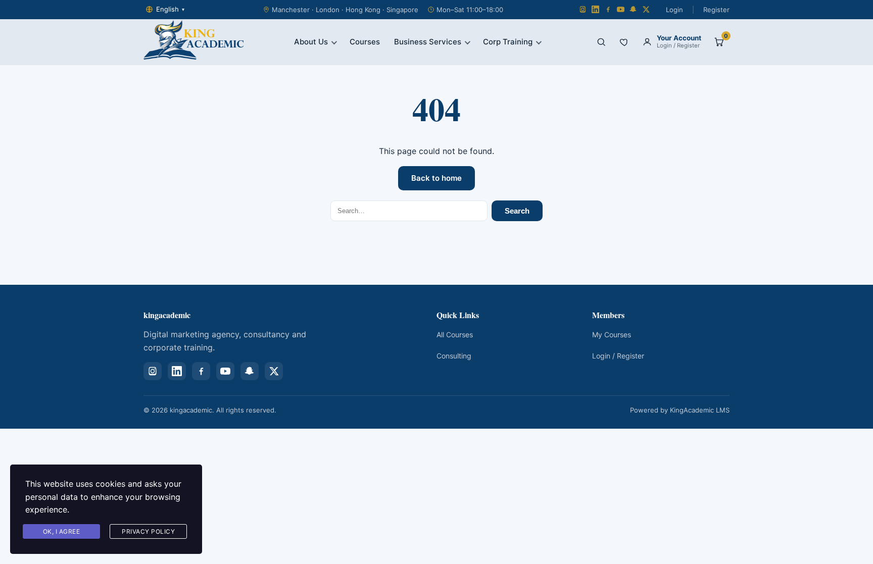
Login (674, 10)
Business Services (427, 41)
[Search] (601, 42)
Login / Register (618, 355)
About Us (311, 41)
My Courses (611, 334)
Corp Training (507, 41)
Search (517, 211)
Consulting (454, 355)
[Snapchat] (633, 9)
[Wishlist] (624, 42)
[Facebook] (608, 9)
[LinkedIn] (595, 9)
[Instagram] (583, 9)
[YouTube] (620, 9)
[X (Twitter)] (646, 9)
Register (716, 10)
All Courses (455, 334)
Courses (365, 41)
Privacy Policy (148, 531)
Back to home (436, 178)
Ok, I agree (61, 531)
